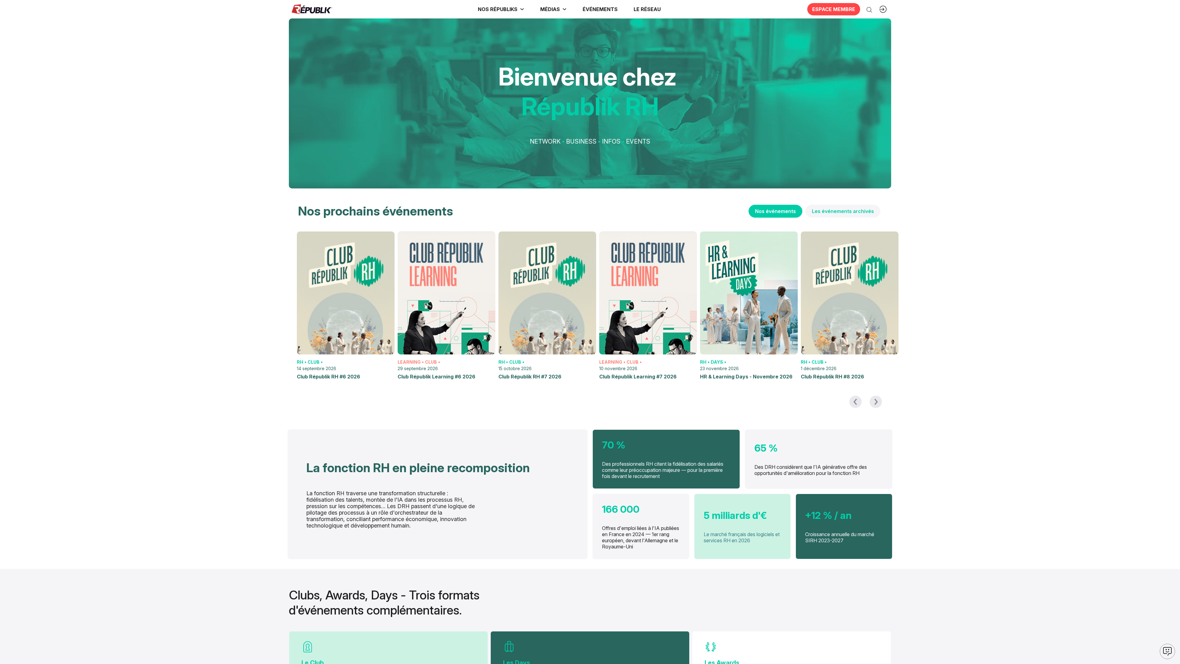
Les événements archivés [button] (843, 211)
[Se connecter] (883, 9)
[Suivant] (876, 402)
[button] (600, 9)
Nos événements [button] (775, 211)
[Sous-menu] (522, 9)
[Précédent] (855, 402)
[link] (501, 9)
